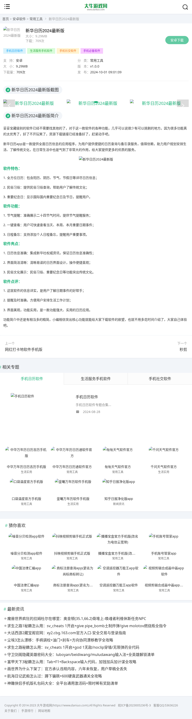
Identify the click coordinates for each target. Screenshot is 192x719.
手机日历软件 (14, 51)
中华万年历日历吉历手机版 (26, 466)
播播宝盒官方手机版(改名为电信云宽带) (127, 553)
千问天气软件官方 (164, 466)
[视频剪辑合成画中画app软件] (164, 573)
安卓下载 (177, 40)
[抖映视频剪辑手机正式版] (72, 541)
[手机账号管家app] (163, 541)
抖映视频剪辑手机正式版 (72, 553)
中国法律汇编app (26, 585)
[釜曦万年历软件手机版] (73, 487)
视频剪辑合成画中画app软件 (165, 585)
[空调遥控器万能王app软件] (118, 573)
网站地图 (44, 711)
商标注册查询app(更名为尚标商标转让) (81, 585)
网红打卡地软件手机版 (23, 349)
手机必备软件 (91, 51)
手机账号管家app (163, 553)
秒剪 (183, 349)
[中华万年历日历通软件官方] (72, 455)
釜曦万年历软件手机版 (73, 498)
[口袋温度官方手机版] (26, 487)
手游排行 (27, 711)
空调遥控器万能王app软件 (119, 585)
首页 (5, 19)
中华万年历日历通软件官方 (72, 466)
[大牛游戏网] (96, 9)
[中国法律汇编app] (26, 573)
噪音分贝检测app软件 (26, 553)
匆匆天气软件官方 (118, 466)
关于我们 (10, 711)
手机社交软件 (67, 51)
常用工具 (36, 19)
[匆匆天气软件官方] (118, 455)
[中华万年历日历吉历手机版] (26, 455)
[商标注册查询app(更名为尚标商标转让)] (73, 573)
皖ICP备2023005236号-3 (134, 705)
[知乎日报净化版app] (118, 487)
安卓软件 (19, 19)
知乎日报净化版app (118, 498)
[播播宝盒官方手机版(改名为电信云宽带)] (118, 541)
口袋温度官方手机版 (26, 498)
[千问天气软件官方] (163, 455)
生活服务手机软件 (41, 51)
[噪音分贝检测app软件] (26, 541)
